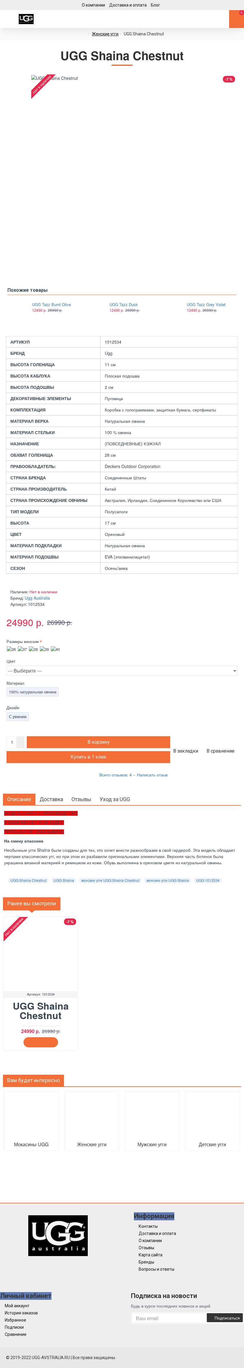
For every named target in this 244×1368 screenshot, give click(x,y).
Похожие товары (27, 290)
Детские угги (212, 1144)
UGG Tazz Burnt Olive (51, 304)
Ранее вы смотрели (31, 903)
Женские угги (105, 34)
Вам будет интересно (33, 1080)
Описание (19, 799)
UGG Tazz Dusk (124, 304)
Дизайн (13, 707)
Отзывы (81, 799)
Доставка (51, 799)
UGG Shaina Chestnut (28, 880)
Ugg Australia (37, 598)
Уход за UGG (115, 799)
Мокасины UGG (31, 1144)
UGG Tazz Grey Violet (206, 304)
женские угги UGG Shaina (167, 880)
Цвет (11, 661)
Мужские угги (152, 1144)
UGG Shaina (64, 880)
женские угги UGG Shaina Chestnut (110, 880)
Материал (15, 683)
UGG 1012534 (208, 880)
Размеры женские (23, 641)
